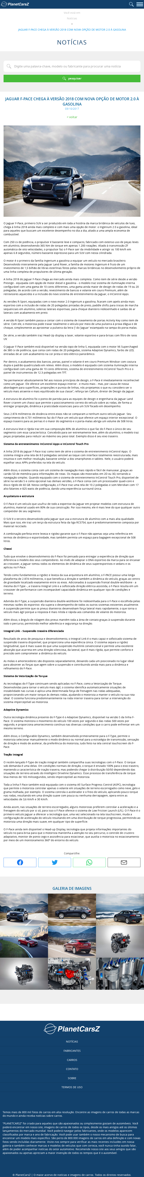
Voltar (73, 117)
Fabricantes (72, 1050)
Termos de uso (72, 1087)
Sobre (72, 1078)
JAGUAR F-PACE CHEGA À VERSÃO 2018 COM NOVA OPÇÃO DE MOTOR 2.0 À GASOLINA (72, 29)
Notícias (72, 18)
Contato (72, 1069)
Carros (72, 1060)
